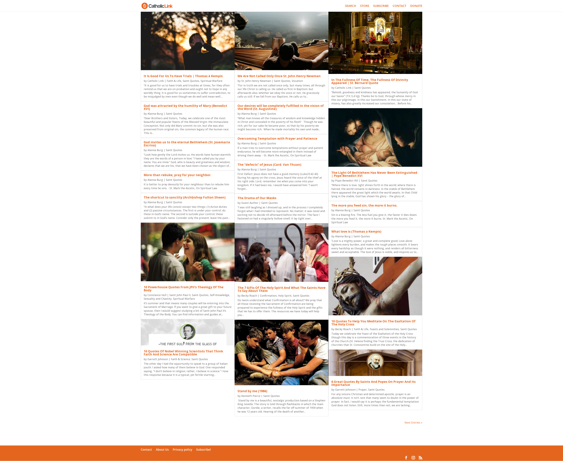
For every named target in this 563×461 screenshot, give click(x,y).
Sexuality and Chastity (158, 298)
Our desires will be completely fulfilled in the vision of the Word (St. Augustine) (281, 107)
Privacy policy (182, 449)
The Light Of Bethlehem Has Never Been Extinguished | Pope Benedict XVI (374, 174)
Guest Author (249, 203)
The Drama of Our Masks (257, 198)
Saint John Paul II (179, 295)
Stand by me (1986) (252, 391)
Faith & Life (174, 81)
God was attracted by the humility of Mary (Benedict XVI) (185, 107)
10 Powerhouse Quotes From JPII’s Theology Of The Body (183, 288)
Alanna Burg (155, 113)
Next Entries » (413, 422)
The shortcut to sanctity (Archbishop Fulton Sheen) (184, 197)
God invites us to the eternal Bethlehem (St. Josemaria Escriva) (187, 143)
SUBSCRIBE (381, 6)
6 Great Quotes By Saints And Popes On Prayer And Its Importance (373, 383)
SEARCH (350, 6)
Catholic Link (155, 81)
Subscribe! (203, 449)
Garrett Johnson (157, 359)
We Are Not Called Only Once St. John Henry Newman (279, 76)
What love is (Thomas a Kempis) (356, 231)
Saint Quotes (191, 81)
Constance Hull (156, 295)
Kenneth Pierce (250, 396)
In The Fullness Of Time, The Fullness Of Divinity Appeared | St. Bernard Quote (369, 81)
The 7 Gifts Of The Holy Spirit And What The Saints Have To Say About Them (281, 289)
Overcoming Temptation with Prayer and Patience (277, 138)
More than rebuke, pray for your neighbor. (177, 175)
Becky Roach (249, 295)
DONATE (416, 6)
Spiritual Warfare (211, 81)
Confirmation (268, 295)
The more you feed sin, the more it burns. (364, 205)
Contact (146, 449)
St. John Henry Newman (256, 81)
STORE (364, 6)
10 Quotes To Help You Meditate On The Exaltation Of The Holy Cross (373, 322)
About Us (162, 449)
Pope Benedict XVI (346, 180)
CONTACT (399, 6)
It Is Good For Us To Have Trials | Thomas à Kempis (183, 76)
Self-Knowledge (219, 295)
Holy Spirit (284, 295)
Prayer (362, 389)
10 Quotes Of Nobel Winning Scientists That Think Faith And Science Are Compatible (183, 352)
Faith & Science (180, 359)
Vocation (297, 81)
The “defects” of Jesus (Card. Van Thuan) (269, 164)
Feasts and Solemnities (384, 329)
